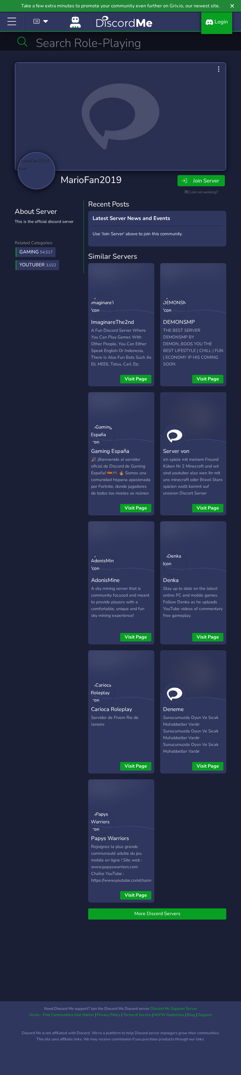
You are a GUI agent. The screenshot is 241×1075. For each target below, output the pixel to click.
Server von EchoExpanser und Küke (192, 455)
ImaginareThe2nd (112, 322)
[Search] (22, 41)
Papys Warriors (110, 838)
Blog (191, 1015)
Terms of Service (137, 1015)
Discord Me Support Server (173, 1008)
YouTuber (37, 265)
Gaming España (110, 451)
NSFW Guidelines (169, 1015)
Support (205, 1015)
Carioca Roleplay (111, 709)
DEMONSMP (179, 322)
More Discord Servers (157, 913)
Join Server (206, 180)
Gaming (36, 252)
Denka (171, 580)
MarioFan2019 (91, 180)
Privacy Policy (108, 1015)
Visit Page (136, 379)
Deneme (173, 709)
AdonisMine (105, 580)
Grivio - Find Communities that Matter (61, 1015)
